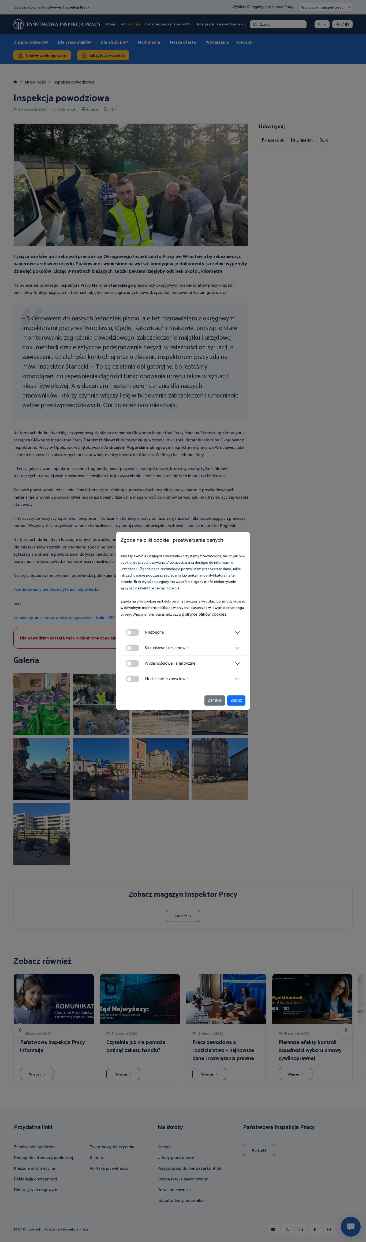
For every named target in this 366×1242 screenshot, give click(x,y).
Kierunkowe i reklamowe (166, 648)
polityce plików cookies (204, 614)
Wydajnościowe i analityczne (170, 663)
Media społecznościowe (166, 679)
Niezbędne (154, 632)
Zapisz (236, 700)
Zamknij (215, 700)
